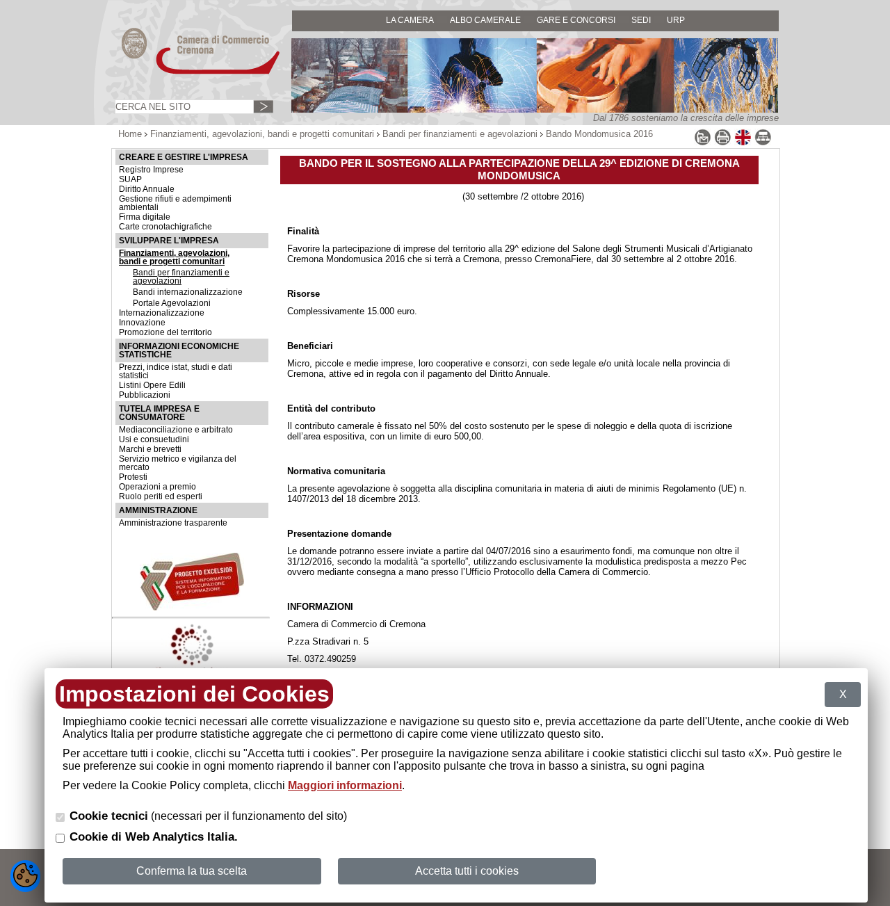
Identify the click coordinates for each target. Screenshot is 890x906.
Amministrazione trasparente (173, 523)
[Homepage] (187, 73)
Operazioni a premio (157, 487)
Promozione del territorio (165, 332)
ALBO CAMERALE (485, 19)
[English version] (743, 143)
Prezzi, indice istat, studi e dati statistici (175, 371)
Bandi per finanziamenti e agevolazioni (459, 134)
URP (676, 19)
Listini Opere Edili (152, 385)
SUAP (130, 179)
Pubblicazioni (144, 395)
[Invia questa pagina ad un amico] (702, 143)
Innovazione (142, 322)
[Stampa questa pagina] (722, 143)
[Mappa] (763, 143)
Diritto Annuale (147, 189)
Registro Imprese (151, 169)
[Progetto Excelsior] (192, 607)
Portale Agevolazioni (172, 303)
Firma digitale (144, 217)
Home (130, 134)
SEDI (641, 19)
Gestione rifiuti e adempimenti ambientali (175, 203)
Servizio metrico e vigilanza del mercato (177, 463)
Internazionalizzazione (161, 313)
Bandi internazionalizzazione (188, 292)
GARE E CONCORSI (576, 19)
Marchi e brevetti (150, 449)
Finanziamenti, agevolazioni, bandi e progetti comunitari (262, 134)
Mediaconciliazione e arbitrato (176, 430)
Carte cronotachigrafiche (165, 227)
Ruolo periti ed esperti (160, 496)
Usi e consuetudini (154, 439)
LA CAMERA (410, 19)
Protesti (133, 477)
